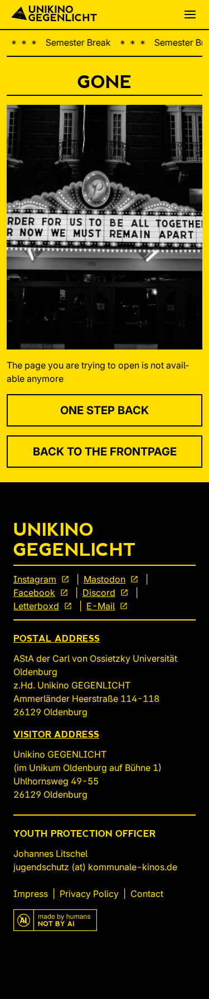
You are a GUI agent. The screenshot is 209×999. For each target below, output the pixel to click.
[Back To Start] (54, 14)
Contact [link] (146, 893)
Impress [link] (30, 893)
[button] (190, 14)
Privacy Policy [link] (89, 893)
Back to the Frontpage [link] (105, 451)
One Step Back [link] (104, 410)
